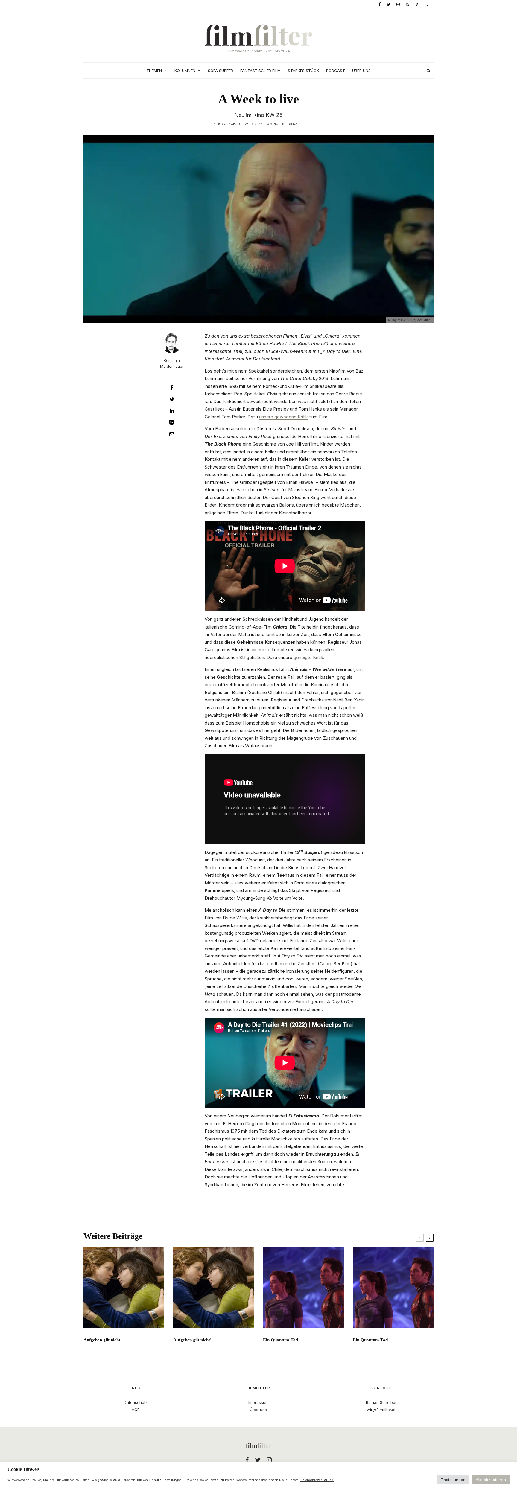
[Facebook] (379, 4)
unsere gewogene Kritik (283, 417)
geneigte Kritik (308, 657)
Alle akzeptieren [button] (491, 1479)
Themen (154, 70)
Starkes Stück (303, 70)
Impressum (258, 1402)
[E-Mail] (171, 434)
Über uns (361, 70)
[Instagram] (398, 4)
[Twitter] (388, 4)
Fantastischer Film (260, 70)
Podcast (335, 70)
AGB (136, 1409)
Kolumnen (184, 70)
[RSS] (407, 4)
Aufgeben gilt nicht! (102, 1340)
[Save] (171, 422)
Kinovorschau (227, 124)
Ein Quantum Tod (280, 1340)
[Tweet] (171, 399)
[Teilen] (171, 387)
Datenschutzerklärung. (317, 1480)
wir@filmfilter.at (381, 1409)
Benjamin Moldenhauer (171, 363)
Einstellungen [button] (453, 1479)
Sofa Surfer (220, 70)
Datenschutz (136, 1402)
